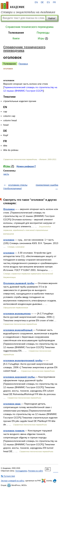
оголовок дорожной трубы (19, 377)
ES (48, 2)
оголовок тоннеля (14, 430)
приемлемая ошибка (47, 185)
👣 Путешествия (8, 476)
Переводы (43, 32)
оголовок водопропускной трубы (22, 360)
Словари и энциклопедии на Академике (28, 12)
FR (54, 2)
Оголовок (9, 209)
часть (6, 174)
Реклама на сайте (35, 471)
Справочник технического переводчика (29, 27)
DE (42, 2)
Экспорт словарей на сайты (12, 481)
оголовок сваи (12, 403)
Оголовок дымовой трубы (18, 283)
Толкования (16, 32)
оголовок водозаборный (18, 330)
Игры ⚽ (43, 38)
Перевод (23, 63)
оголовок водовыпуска (17, 313)
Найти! (51, 18)
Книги (16, 38)
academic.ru (12, 5)
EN (36, 2)
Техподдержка (21, 471)
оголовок (8, 239)
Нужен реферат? (26, 166)
